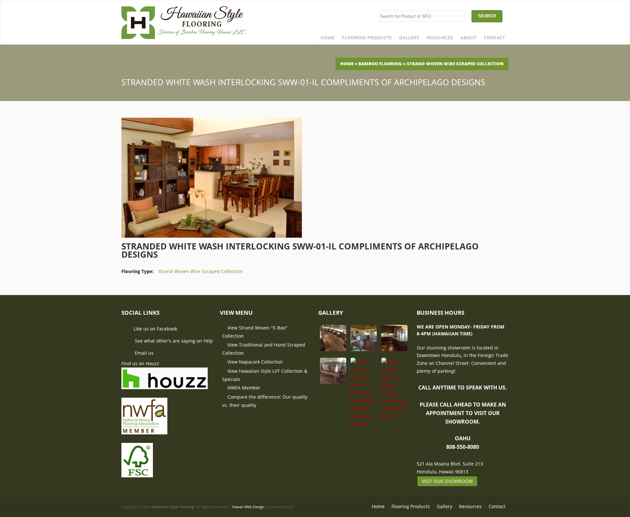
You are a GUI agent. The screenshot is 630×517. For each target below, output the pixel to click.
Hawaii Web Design (248, 507)
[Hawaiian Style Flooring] (183, 35)
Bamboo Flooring (380, 64)
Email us (144, 353)
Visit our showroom (447, 481)
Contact (494, 37)
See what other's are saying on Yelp (173, 341)
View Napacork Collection (255, 362)
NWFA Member (244, 388)
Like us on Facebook (155, 329)
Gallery (409, 37)
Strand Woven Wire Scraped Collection (455, 64)
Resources (440, 37)
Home (328, 37)
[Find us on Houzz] (164, 385)
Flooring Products (367, 37)
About (468, 37)
